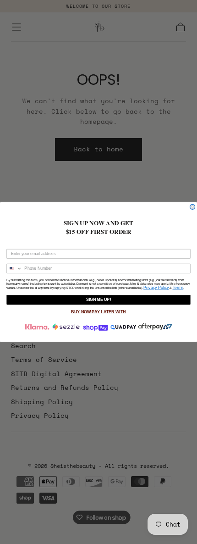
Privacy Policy (156, 287)
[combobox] (14, 268)
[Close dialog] (192, 206)
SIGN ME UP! (98, 300)
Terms (178, 287)
